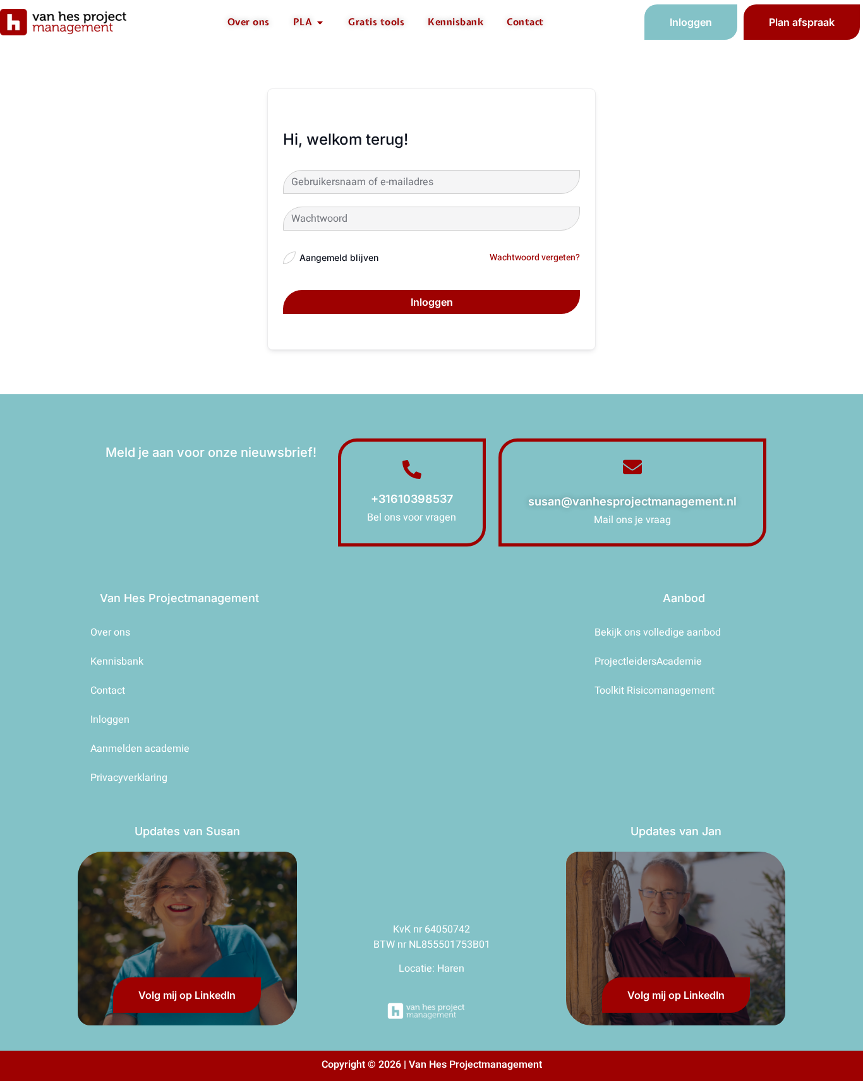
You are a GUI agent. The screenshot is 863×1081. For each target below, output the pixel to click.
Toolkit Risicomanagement (654, 690)
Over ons (110, 632)
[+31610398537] (411, 469)
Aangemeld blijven (338, 257)
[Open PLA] (320, 22)
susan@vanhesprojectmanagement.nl (632, 501)
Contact (107, 690)
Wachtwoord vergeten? (535, 257)
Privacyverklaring (128, 777)
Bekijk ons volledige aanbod (657, 632)
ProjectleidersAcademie (648, 661)
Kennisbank (116, 661)
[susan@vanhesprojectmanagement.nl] (632, 466)
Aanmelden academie (140, 748)
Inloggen (432, 302)
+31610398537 (412, 498)
